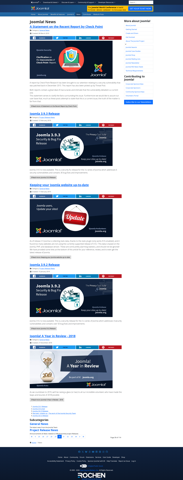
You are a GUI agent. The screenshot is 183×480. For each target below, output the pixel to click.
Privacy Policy (70, 461)
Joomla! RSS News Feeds (134, 67)
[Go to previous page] (35, 436)
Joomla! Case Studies (133, 51)
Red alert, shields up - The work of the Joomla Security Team (54, 413)
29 (55, 437)
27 (47, 437)
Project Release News (47, 117)
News (78, 14)
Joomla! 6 (70, 14)
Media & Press (98, 14)
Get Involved (130, 37)
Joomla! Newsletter (132, 63)
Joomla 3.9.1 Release (40, 406)
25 (39, 437)
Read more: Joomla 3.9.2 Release (44, 328)
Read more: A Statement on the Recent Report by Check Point (54, 106)
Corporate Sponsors (133, 88)
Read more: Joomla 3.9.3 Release (44, 177)
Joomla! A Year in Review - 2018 (52, 336)
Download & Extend (50, 2)
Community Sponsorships (135, 92)
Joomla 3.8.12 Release (40, 416)
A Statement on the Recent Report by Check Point (66, 26)
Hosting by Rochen (91, 479)
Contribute (87, 14)
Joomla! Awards (131, 47)
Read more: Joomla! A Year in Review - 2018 (47, 400)
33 (72, 437)
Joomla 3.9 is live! (39, 409)
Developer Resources (106, 2)
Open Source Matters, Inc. (89, 470)
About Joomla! (43, 14)
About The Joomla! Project (135, 41)
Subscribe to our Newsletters (138, 102)
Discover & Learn (68, 2)
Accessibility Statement (55, 461)
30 (59, 437)
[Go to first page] (32, 436)
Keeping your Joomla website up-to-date (59, 185)
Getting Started (131, 29)
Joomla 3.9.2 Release (45, 265)
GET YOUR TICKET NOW (140, 8)
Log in (133, 461)
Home (33, 14)
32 (68, 437)
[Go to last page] (83, 436)
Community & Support (86, 2)
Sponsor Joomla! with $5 (96, 461)
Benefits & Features (58, 14)
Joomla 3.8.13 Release (40, 411)
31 (64, 437)
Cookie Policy (81, 461)
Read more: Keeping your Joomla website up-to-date (51, 257)
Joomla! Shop (130, 55)
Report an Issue (124, 461)
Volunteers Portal (132, 96)
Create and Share (132, 33)
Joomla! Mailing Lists (133, 59)
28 (51, 437)
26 (43, 437)
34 (76, 437)
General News (44, 30)
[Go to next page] (79, 436)
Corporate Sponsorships (134, 84)
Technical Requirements (134, 71)
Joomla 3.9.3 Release (45, 114)
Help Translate (112, 461)
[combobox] (141, 2)
